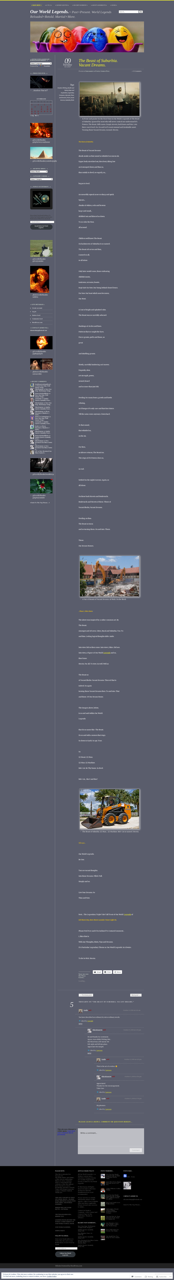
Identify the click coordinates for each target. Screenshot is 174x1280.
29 (32, 113)
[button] (36, 201)
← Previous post (86, 995)
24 (38, 111)
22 (32, 111)
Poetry (97, 71)
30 (35, 113)
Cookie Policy (52, 1276)
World (85, 1174)
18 (41, 109)
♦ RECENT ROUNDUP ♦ (79, 5)
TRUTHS (58, 1214)
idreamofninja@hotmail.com (38, 330)
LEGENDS (58, 1204)
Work (72, 100)
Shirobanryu (89, 71)
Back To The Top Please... (132, 1205)
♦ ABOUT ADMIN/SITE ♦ (99, 5)
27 (47, 111)
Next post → (136, 995)
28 (50, 111)
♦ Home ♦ (113, 5)
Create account (37, 308)
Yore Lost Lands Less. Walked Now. (113, 1203)
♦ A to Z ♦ (48, 5)
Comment (136, 1150)
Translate (47, 66)
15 (31, 109)
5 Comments (137, 71)
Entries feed (36, 315)
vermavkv (38, 398)
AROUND (69, 1220)
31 (38, 113)
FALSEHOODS (66, 1214)
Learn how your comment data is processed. (66, 1132)
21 (50, 109)
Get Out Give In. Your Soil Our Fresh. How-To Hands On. (113, 1218)
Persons (58, 1176)
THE (73, 1220)
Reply (80, 1024)
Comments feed (37, 319)
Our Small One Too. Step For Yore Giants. (113, 1236)
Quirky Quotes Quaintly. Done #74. (85, 1245)
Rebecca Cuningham (42, 416)
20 (47, 109)
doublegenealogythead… (43, 384)
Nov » (37, 115)
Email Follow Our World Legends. (41, 226)
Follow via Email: (62, 1236)
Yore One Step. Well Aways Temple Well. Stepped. (86, 1226)
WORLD (69, 1202)
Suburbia (68, 100)
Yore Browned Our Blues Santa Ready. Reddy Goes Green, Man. (88, 1242)
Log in (34, 311)
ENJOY (62, 1230)
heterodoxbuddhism (41, 393)
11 (41, 107)
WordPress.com (37, 322)
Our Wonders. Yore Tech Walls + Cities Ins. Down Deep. (112, 1224)
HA (92, 1198)
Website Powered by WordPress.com (68, 1266)
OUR (65, 1202)
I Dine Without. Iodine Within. (113, 1189)
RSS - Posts (131, 1177)
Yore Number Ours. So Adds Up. (85, 1233)
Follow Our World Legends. (65, 1254)
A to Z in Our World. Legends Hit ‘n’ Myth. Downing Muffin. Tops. (113, 1176)
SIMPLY (57, 1230)
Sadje (86, 1010)
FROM (64, 1220)
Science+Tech (105, 71)
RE (94, 1198)
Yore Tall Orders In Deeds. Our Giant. (112, 1230)
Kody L (37, 426)
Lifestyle (67, 95)
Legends (106, 653)
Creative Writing (62, 88)
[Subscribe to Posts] (125, 1177)
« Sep (32, 115)
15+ (62, 1176)
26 (44, 111)
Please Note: (60, 1171)
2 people (90, 1021)
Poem (68, 97)
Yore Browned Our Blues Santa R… (43, 442)
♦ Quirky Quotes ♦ (62, 5)
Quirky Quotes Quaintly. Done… (43, 399)
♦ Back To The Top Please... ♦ (40, 502)
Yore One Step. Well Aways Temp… (42, 386)
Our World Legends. (49, 11)
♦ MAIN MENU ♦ (36, 5)
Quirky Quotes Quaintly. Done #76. (85, 1230)
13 (47, 107)
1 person (99, 1050)
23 (35, 111)
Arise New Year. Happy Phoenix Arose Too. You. (113, 1183)
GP (36, 451)
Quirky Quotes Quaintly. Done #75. (85, 1237)
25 (41, 111)
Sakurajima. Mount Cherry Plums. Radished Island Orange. (112, 1211)
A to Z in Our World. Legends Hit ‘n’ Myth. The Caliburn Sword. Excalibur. (113, 1197)
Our (81, 1174)
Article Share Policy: (86, 1171)
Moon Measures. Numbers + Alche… (42, 413)
